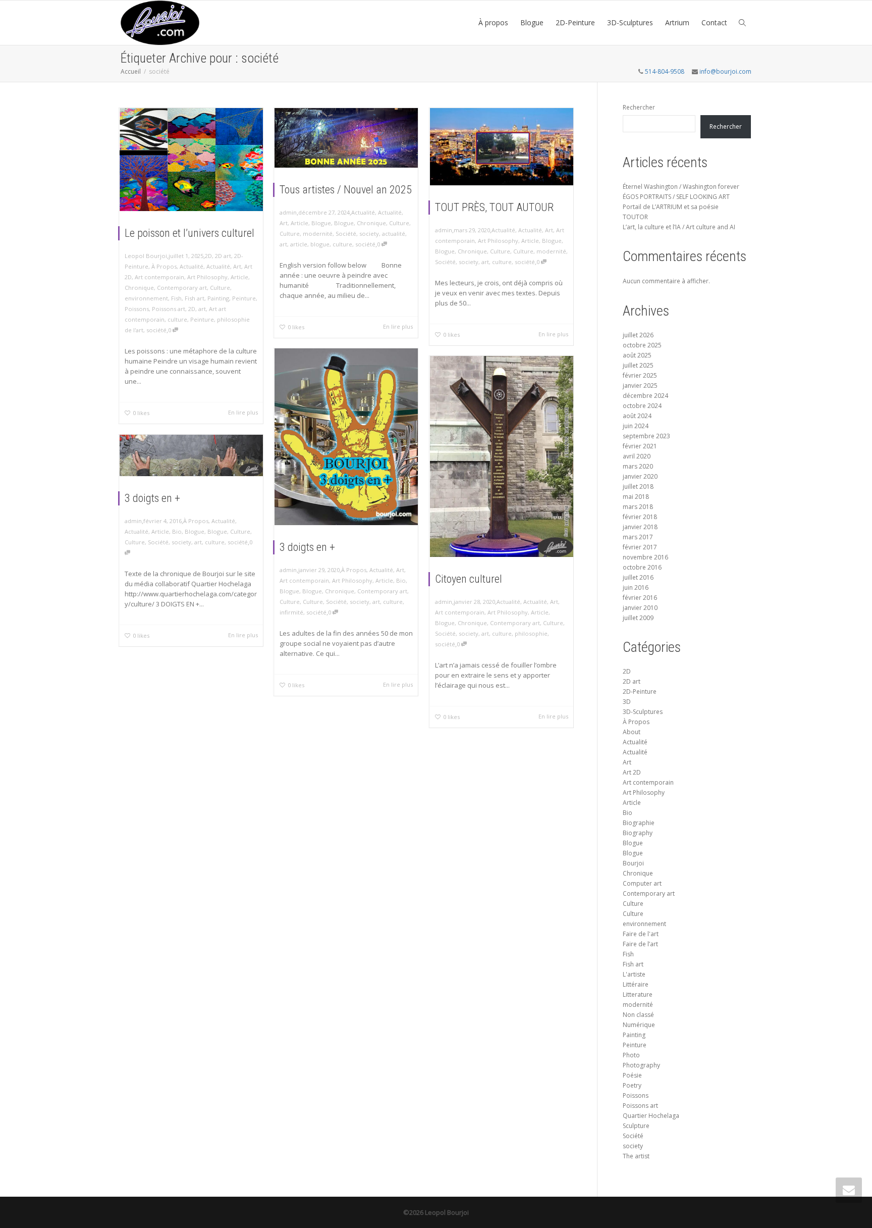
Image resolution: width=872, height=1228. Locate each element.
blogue (320, 244)
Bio (401, 580)
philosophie (531, 633)
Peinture (244, 298)
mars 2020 (638, 466)
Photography (641, 1065)
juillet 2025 (638, 365)
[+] (191, 159)
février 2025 (640, 375)
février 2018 (640, 517)
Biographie (639, 822)
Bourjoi (633, 863)
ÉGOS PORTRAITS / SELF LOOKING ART (676, 196)
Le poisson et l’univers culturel (189, 233)
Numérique (639, 1024)
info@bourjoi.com (725, 71)
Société (346, 233)
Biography (637, 833)
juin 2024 (635, 426)
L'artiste (634, 974)
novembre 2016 (645, 557)
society (369, 233)
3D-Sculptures (630, 22)
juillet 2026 (638, 335)
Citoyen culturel (468, 579)
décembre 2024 (645, 395)
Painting (218, 298)
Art (237, 266)
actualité (393, 233)
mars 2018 (638, 506)
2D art (223, 256)
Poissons (137, 309)
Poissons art (168, 309)
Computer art (642, 883)
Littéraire (635, 984)
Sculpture (636, 1125)
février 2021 (640, 446)
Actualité (191, 266)
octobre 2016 (642, 567)
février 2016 (640, 597)
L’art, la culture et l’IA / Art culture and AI (679, 227)
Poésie (632, 1075)
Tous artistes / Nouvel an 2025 (346, 189)
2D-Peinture (575, 22)
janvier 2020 (640, 476)
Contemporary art (182, 287)
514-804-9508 (664, 71)
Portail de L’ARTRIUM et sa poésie (671, 206)
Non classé (638, 1014)
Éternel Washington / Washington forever (681, 186)
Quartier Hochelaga (651, 1115)
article (298, 244)
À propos (493, 22)
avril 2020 (636, 456)
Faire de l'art (641, 934)
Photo (631, 1055)
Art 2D (632, 772)
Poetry (632, 1085)
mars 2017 (638, 537)
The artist (636, 1156)
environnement (146, 298)
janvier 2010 (640, 607)
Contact (714, 22)
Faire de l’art (640, 944)
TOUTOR (635, 217)
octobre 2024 (642, 405)
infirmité (291, 612)
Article (239, 277)
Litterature (637, 994)
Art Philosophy (207, 277)
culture (177, 319)
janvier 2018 (640, 527)
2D (208, 256)
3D (627, 701)
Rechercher (639, 107)
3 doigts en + (307, 547)
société (156, 330)
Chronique (139, 287)
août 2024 (637, 416)
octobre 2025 (642, 345)
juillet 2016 (638, 577)
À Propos (164, 266)
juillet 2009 (638, 617)
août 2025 (637, 355)
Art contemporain (159, 277)
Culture (220, 287)
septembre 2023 (646, 436)
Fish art (194, 298)
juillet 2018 (638, 486)
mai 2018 (636, 496)
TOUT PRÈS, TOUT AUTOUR (494, 207)
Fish (176, 298)
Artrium (677, 22)
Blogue (531, 22)
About (631, 732)
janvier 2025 (640, 385)
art (202, 309)
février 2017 (640, 547)
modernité (318, 233)
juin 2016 (635, 587)
